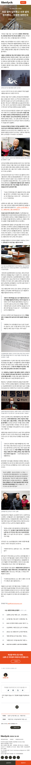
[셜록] (7, 3)
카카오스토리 (18, 757)
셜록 (10, 736)
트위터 (10, 757)
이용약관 (11, 739)
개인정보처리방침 (4, 739)
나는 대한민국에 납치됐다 (16, 8)
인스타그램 (6, 757)
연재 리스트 (16, 727)
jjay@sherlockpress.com (15, 603)
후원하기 (23, 2)
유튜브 (14, 757)
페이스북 (2, 757)
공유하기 (8, 763)
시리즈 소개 (23, 610)
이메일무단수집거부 (19, 739)
